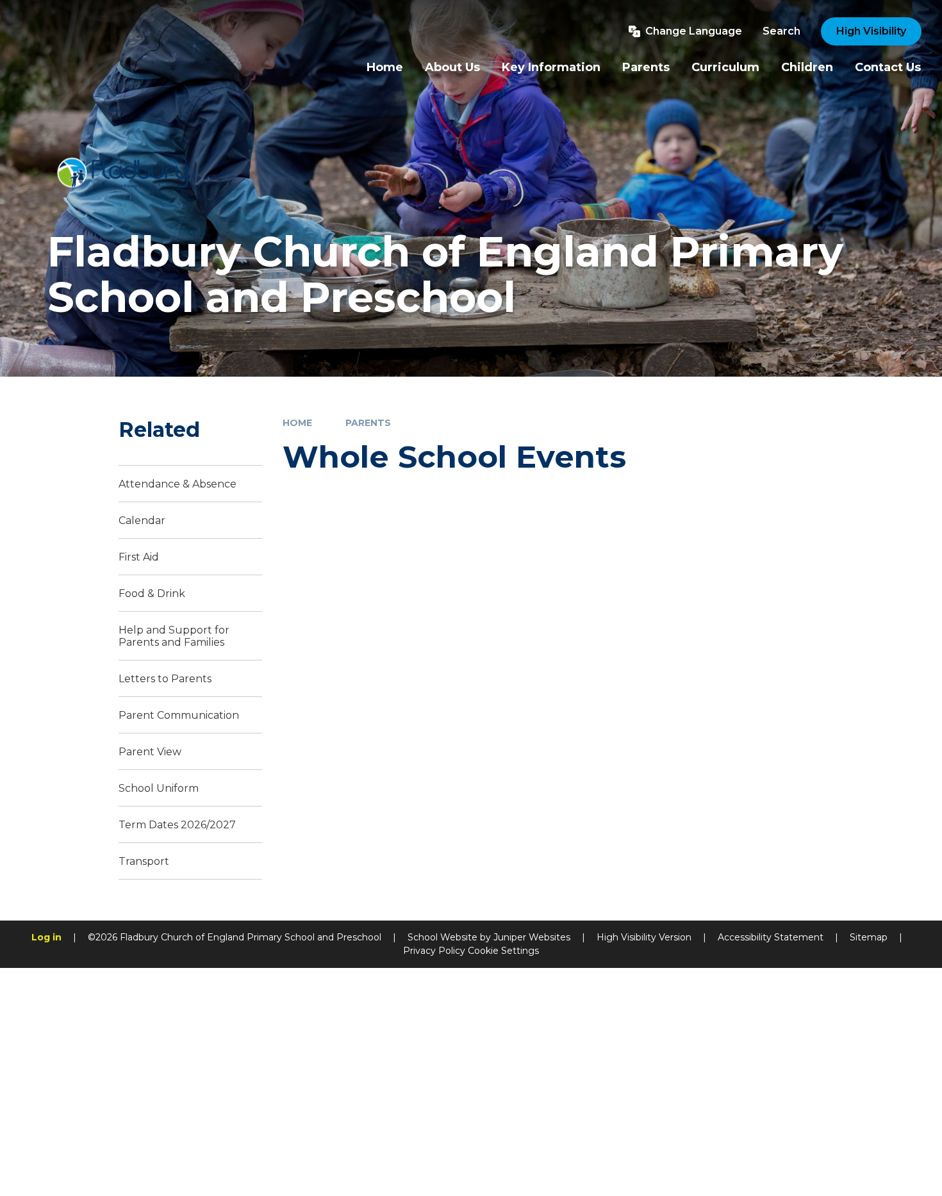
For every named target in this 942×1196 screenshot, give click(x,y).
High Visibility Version (644, 937)
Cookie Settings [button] (503, 950)
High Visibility (871, 31)
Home (297, 423)
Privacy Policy (434, 950)
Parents (368, 423)
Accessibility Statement (770, 937)
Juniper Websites (531, 937)
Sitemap (869, 937)
